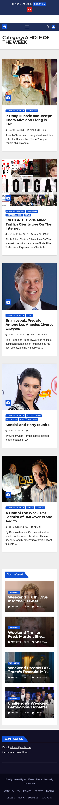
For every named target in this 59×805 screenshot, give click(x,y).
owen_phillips (38, 335)
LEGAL (29, 315)
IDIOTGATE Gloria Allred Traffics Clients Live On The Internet (28, 224)
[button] (48, 26)
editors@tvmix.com (20, 747)
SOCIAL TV (47, 798)
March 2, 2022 (16, 130)
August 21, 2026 (20, 607)
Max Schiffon (38, 130)
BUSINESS (40, 508)
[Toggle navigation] (27, 26)
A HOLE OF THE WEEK (15, 111)
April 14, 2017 (16, 335)
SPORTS (39, 791)
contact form (21, 752)
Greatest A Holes (14, 215)
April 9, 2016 (16, 431)
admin (37, 527)
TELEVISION (32, 419)
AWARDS (30, 508)
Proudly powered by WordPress (20, 779)
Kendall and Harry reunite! (28, 425)
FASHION (50, 791)
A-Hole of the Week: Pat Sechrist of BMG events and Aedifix (29, 517)
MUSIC (22, 419)
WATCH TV (9, 791)
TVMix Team (41, 607)
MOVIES (27, 791)
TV (18, 791)
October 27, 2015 (18, 527)
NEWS (27, 215)
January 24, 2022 (18, 234)
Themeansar (29, 783)
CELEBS (11, 798)
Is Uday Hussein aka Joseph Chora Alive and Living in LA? (29, 120)
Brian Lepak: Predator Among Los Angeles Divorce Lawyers (29, 324)
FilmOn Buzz (32, 111)
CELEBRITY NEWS (34, 416)
